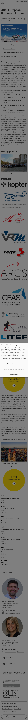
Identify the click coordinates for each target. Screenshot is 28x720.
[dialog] (14, 360)
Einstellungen (14, 374)
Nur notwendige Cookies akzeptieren (14, 369)
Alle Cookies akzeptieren (14, 364)
